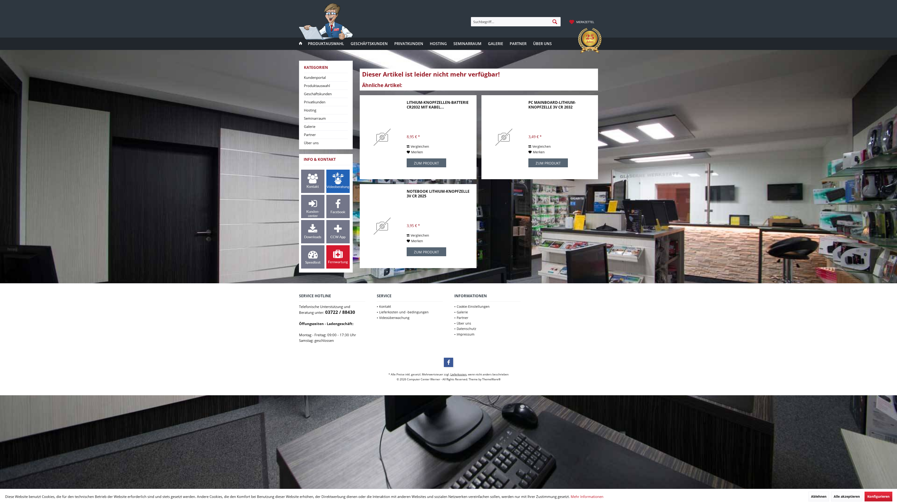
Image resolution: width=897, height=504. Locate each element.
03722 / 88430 (340, 312)
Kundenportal (315, 77)
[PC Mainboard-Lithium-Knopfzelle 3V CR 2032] (504, 137)
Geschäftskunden (318, 93)
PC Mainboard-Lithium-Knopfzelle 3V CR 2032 (552, 104)
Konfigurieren (878, 496)
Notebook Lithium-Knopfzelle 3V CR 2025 (438, 193)
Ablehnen (818, 496)
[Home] (301, 44)
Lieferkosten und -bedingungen (404, 312)
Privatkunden (314, 102)
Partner (310, 134)
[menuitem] (582, 21)
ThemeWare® (491, 379)
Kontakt (385, 306)
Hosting (310, 110)
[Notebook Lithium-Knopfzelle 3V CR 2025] (382, 226)
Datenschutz (466, 328)
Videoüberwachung (394, 317)
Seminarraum (315, 118)
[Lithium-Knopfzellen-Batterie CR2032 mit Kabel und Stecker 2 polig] (382, 137)
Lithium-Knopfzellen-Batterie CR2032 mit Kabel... (438, 104)
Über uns (311, 142)
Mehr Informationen (587, 496)
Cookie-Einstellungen (473, 306)
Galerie (309, 126)
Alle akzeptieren (847, 496)
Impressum (465, 334)
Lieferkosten (458, 374)
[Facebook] (448, 362)
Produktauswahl (317, 85)
